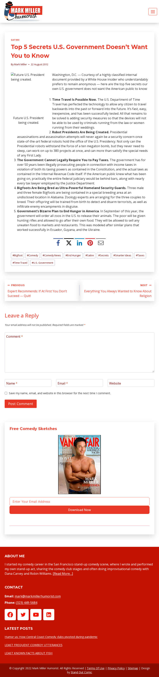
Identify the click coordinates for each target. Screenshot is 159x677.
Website (115, 383)
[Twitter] (23, 614)
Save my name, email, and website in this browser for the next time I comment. (60, 393)
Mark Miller (20, 64)
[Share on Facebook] (58, 243)
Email (63, 383)
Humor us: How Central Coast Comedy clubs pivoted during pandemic (51, 637)
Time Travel (20, 262)
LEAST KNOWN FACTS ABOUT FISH (29, 653)
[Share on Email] (101, 243)
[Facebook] (10, 614)
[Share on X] (69, 243)
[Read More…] (63, 573)
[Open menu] (153, 11)
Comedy (32, 255)
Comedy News (52, 255)
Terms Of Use (96, 668)
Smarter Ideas (122, 255)
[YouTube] (35, 614)
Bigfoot (17, 255)
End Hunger (73, 255)
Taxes (140, 255)
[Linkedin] (48, 614)
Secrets (103, 255)
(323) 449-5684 (26, 602)
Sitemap (133, 668)
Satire (15, 39)
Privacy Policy (116, 668)
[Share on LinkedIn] (79, 243)
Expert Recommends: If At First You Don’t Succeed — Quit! (37, 290)
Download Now (79, 510)
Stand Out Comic (81, 672)
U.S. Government (42, 262)
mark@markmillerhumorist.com (38, 596)
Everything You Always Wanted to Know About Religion (117, 290)
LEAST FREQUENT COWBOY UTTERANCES (33, 645)
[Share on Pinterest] (90, 243)
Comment (14, 336)
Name (11, 383)
